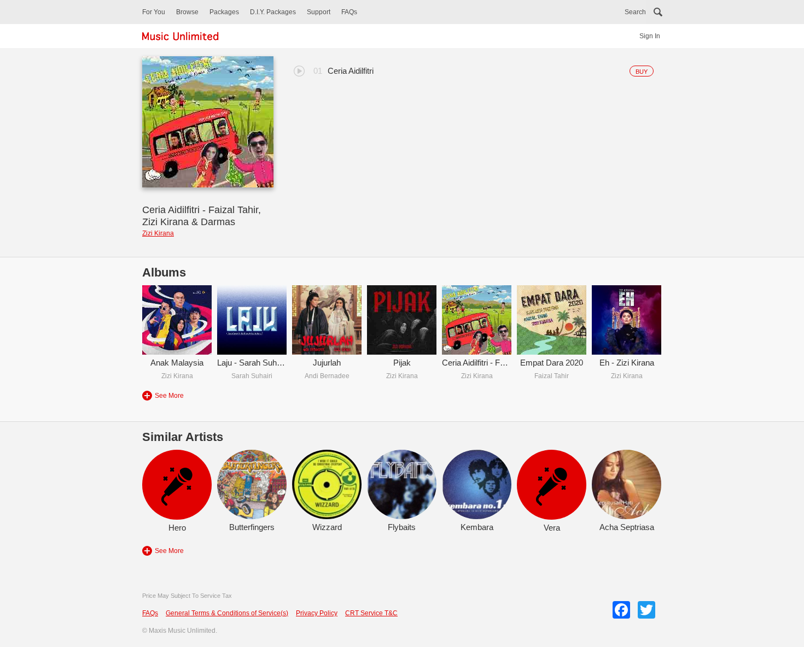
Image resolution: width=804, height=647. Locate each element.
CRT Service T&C (371, 613)
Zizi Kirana (158, 233)
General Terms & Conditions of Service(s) (227, 613)
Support (318, 12)
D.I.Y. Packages (273, 12)
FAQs (349, 12)
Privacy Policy (316, 613)
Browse (187, 12)
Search (635, 12)
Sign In (649, 36)
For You (153, 12)
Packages (224, 12)
